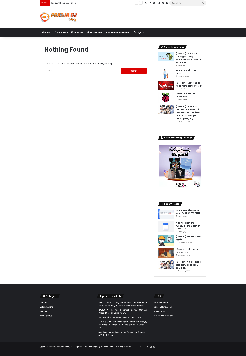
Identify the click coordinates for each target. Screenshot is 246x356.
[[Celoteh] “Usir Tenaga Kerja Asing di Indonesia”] (166, 85)
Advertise (78, 32)
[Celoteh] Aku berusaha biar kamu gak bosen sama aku (188, 264)
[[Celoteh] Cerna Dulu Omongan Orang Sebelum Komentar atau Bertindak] (166, 56)
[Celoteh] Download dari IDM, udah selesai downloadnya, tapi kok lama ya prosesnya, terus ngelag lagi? (188, 112)
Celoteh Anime (46, 307)
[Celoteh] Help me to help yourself (187, 251)
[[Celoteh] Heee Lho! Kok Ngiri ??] (166, 240)
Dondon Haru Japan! (163, 307)
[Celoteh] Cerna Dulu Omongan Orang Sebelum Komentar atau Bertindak (188, 58)
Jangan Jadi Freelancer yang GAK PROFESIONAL (188, 212)
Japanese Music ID (110, 296)
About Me (61, 32)
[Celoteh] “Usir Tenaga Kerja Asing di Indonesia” (189, 84)
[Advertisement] (151, 15)
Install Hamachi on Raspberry (185, 95)
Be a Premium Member (118, 32)
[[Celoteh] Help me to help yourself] (166, 253)
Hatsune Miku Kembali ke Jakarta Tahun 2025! (119, 317)
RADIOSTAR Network (163, 316)
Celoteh (43, 302)
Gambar (43, 311)
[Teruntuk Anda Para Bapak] (166, 74)
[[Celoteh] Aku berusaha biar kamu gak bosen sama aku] (166, 264)
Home (47, 32)
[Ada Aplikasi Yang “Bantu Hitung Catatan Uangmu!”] (166, 226)
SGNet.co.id (159, 311)
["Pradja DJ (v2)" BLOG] (58, 17)
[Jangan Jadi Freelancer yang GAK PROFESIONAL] (166, 214)
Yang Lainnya (46, 316)
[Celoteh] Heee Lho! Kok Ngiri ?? (65, 3)
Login (139, 32)
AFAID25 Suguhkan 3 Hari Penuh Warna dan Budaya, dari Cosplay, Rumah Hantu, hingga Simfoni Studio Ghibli (122, 325)
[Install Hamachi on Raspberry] (166, 97)
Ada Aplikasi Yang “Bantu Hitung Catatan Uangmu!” (188, 225)
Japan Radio (95, 32)
